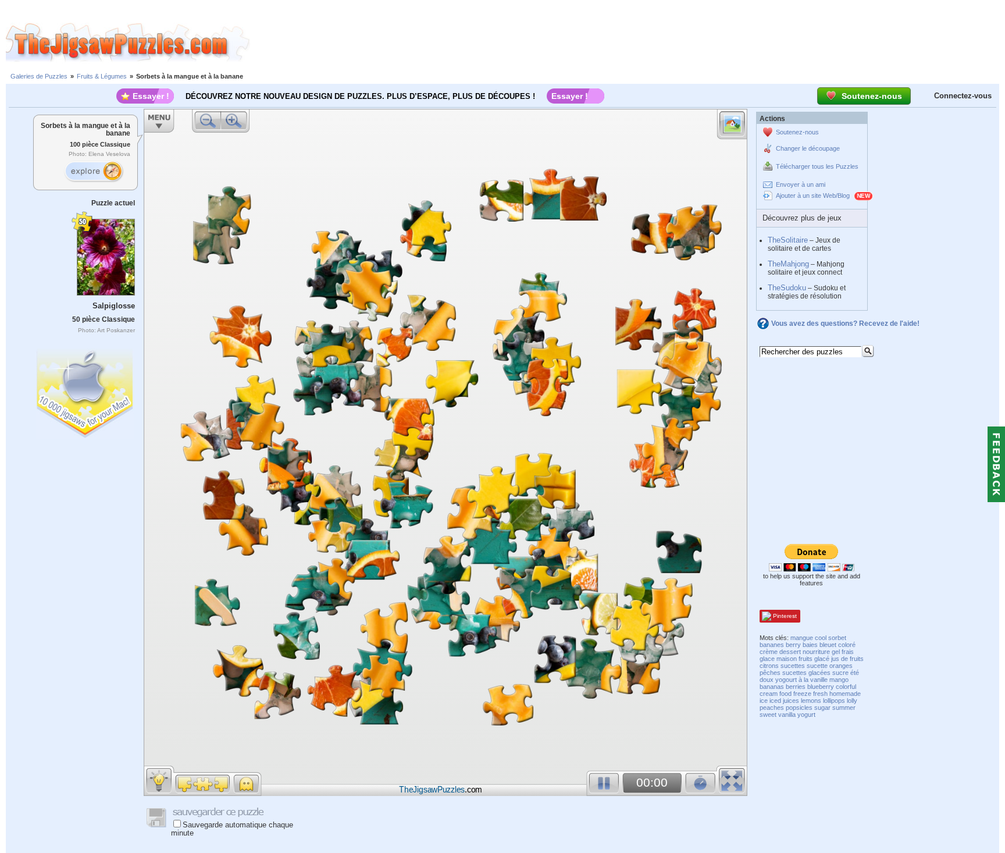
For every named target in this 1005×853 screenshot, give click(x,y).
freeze (802, 693)
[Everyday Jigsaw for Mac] (85, 391)
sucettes (793, 665)
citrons (769, 665)
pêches (770, 672)
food (785, 693)
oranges (841, 665)
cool (820, 637)
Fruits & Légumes (102, 76)
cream (769, 693)
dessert (790, 651)
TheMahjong (788, 264)
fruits (805, 658)
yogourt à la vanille (801, 679)
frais (848, 651)
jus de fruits (847, 658)
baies (810, 644)
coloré (847, 644)
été (854, 672)
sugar (822, 707)
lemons (811, 700)
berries (796, 686)
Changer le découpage (808, 148)
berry (793, 644)
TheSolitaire (788, 240)
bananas (772, 686)
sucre (840, 672)
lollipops (834, 700)
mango (839, 679)
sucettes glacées (806, 672)
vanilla (787, 714)
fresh (820, 693)
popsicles (799, 707)
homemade (845, 693)
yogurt (806, 714)
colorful (846, 686)
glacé (821, 658)
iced (775, 700)
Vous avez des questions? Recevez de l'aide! (845, 323)
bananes (772, 644)
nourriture (816, 651)
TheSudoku (787, 287)
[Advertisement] (627, 42)
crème (769, 651)
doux (767, 679)
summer (844, 707)
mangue (801, 637)
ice (764, 700)
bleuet (827, 644)
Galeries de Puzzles (38, 76)
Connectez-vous (963, 95)
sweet (768, 714)
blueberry (820, 686)
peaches (772, 707)
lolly (852, 700)
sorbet (837, 637)
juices (791, 700)
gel (836, 651)
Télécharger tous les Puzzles (817, 166)
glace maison (778, 658)
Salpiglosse (113, 305)
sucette (817, 665)
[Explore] (93, 171)
